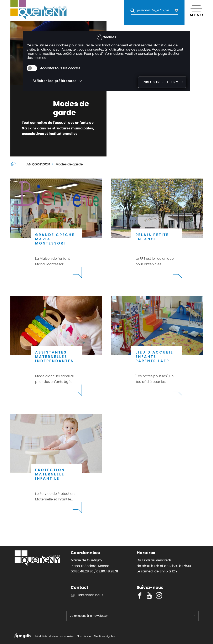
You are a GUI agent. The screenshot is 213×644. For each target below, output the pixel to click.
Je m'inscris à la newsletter (89, 616)
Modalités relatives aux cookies (54, 636)
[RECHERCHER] (130, 10)
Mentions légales (104, 636)
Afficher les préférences (54, 81)
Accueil (13, 164)
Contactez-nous (90, 595)
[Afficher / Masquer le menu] (196, 10)
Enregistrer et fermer (162, 82)
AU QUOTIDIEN (38, 164)
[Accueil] (53, 10)
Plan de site (84, 636)
